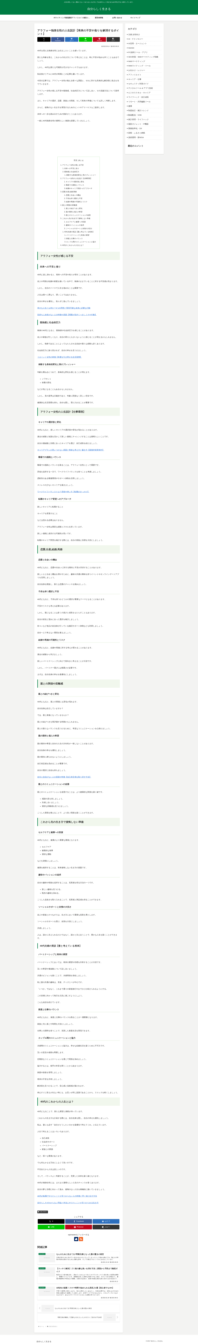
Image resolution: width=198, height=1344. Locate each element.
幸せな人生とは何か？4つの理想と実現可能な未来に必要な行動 (63, 308)
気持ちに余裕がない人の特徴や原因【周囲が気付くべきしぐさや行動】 (67, 315)
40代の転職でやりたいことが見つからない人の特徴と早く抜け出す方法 (67, 1196)
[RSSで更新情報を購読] (81, 1239)
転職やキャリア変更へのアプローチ (79, 188)
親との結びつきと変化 (74, 208)
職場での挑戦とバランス (75, 185)
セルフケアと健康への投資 (76, 222)
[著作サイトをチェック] (76, 1239)
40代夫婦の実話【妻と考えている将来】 (79, 232)
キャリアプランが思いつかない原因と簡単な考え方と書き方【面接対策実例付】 (70, 450)
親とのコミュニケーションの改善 (78, 215)
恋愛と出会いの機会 (73, 195)
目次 (75, 160)
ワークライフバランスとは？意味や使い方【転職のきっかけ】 (63, 492)
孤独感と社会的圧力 (71, 172)
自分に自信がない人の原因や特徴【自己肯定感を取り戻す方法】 (64, 777)
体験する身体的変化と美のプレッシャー (81, 175)
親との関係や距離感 (69, 205)
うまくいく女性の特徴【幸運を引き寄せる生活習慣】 (59, 357)
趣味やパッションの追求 (75, 225)
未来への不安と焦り (71, 168)
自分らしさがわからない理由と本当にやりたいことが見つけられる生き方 (68, 1203)
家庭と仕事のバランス (74, 238)
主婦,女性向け (43, 1212)
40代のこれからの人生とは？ (73, 245)
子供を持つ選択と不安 (74, 198)
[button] (113, 39)
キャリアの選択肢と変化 (75, 182)
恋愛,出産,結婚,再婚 (69, 192)
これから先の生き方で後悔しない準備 (76, 218)
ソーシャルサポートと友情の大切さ (79, 228)
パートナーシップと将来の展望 (77, 235)
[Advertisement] (78, 140)
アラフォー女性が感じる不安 (73, 165)
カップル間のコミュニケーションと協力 (81, 242)
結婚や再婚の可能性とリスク (76, 202)
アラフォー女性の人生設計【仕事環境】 (77, 178)
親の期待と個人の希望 (74, 212)
